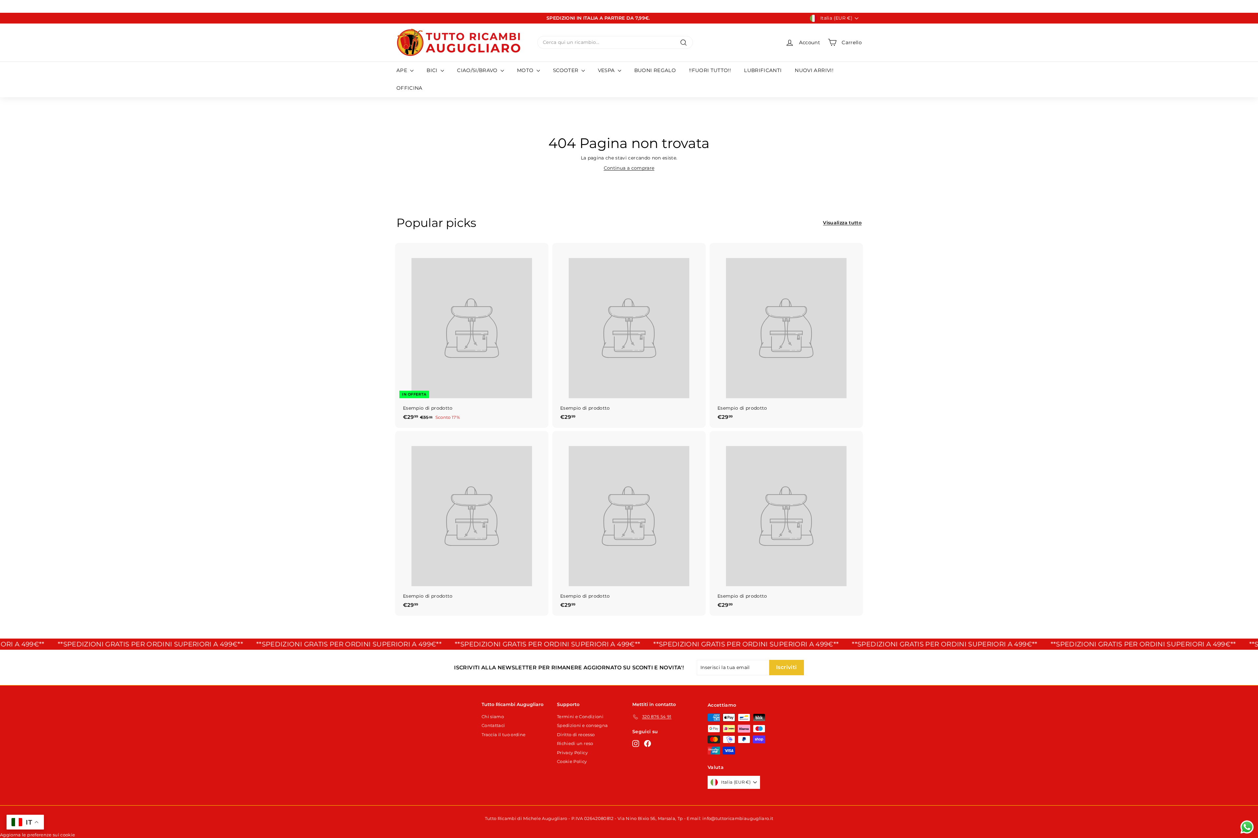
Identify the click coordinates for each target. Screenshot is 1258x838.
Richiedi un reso (575, 743)
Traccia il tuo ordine (503, 734)
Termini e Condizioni (580, 716)
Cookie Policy (572, 761)
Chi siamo (493, 716)
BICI (433, 70)
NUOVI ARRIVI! (814, 70)
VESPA (607, 70)
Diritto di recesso (576, 734)
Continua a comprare (629, 168)
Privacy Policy (572, 752)
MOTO (526, 70)
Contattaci (493, 725)
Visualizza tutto (842, 223)
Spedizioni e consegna (582, 725)
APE (402, 70)
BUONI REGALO (655, 70)
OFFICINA (409, 88)
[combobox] (615, 42)
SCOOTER (566, 70)
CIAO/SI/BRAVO (478, 70)
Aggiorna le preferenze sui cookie (37, 834)
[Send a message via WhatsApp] (1247, 827)
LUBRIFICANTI (763, 70)
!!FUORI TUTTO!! (710, 70)
